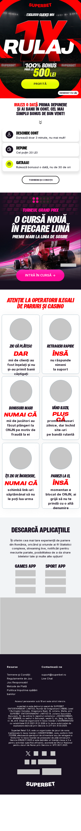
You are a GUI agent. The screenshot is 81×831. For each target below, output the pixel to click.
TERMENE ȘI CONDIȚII (40, 180)
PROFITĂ (40, 83)
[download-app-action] (55, 573)
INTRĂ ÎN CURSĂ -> (40, 275)
